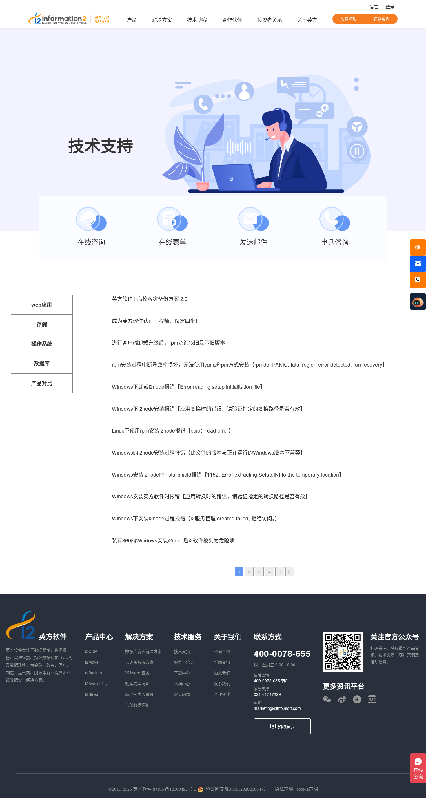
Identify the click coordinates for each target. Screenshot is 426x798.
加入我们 (222, 673)
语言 (373, 6)
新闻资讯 (222, 662)
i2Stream (93, 694)
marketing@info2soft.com (277, 708)
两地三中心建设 (139, 694)
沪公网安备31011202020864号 (235, 789)
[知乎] (357, 699)
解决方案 (162, 20)
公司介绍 (222, 651)
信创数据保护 (137, 705)
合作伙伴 (232, 20)
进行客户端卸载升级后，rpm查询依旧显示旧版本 (168, 342)
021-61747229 (267, 694)
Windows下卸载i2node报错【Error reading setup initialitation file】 (188, 386)
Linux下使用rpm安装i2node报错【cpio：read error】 (173, 430)
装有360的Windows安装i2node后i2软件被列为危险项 (173, 540)
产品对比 (41, 383)
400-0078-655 (282, 653)
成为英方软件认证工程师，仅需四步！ (156, 320)
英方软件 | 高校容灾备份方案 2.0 (149, 298)
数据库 (42, 363)
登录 (390, 6)
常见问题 (182, 694)
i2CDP (91, 651)
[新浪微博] (342, 699)
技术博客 (197, 20)
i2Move (92, 662)
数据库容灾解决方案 (143, 651)
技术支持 (182, 651)
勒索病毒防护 (137, 683)
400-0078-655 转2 (270, 680)
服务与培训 (184, 662)
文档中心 (182, 683)
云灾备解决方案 (139, 662)
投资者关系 (269, 20)
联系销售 (381, 19)
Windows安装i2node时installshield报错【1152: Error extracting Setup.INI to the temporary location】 (228, 474)
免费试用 (349, 19)
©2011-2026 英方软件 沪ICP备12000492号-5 (152, 789)
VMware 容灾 (137, 673)
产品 (132, 20)
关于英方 (307, 20)
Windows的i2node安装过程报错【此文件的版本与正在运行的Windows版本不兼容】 (208, 452)
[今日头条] (372, 699)
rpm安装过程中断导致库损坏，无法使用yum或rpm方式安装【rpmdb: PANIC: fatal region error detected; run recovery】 (249, 364)
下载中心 (182, 673)
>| (290, 572)
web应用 (41, 304)
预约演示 (286, 726)
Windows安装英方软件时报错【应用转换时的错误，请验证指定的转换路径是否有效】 (211, 496)
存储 (42, 324)
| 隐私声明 (282, 789)
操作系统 (41, 344)
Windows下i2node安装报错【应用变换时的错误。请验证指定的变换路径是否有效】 (208, 408)
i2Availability (96, 683)
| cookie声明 (305, 789)
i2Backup (93, 673)
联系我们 (222, 683)
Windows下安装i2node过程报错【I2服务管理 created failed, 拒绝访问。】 (196, 518)
